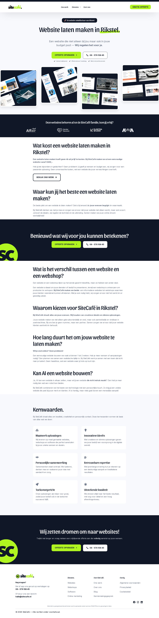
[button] (79, 20)
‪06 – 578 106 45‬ (22, 589)
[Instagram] (138, 602)
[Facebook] (134, 602)
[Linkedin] (142, 602)
